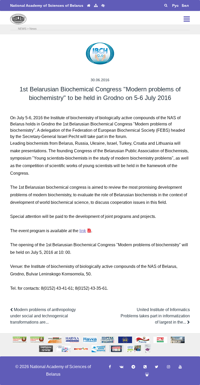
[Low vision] (103, 5)
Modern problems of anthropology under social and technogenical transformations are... (43, 315)
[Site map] (96, 5)
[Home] (88, 5)
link (82, 231)
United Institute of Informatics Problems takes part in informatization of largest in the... (155, 315)
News (33, 28)
